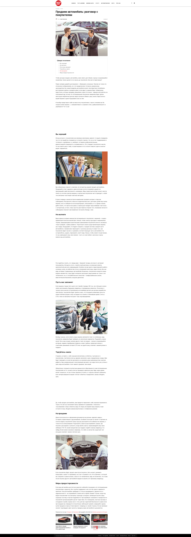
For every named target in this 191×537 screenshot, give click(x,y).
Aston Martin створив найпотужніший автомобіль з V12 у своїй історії (63, 528)
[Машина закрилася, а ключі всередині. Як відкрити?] (81, 519)
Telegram (69, 512)
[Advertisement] (82, 120)
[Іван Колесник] (57, 19)
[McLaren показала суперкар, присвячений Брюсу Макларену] (99, 519)
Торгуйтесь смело (65, 69)
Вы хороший (63, 63)
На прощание (63, 71)
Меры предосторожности (67, 72)
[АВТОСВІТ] (58, 3)
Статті (61, 8)
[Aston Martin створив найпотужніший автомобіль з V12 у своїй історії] (64, 519)
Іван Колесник (63, 19)
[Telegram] (134, 3)
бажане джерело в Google (100, 512)
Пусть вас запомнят (65, 67)
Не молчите (63, 65)
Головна (57, 8)
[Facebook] (132, 3)
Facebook (76, 512)
